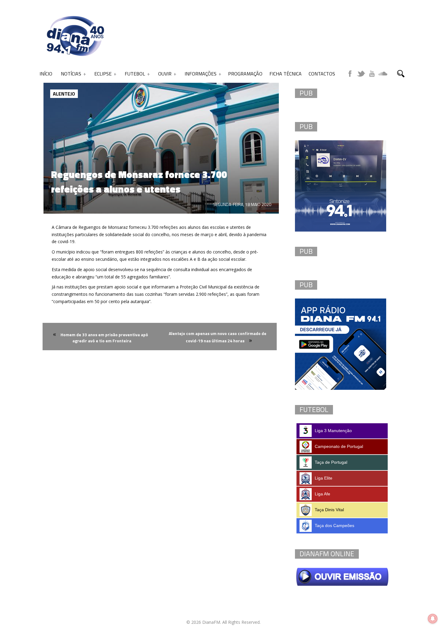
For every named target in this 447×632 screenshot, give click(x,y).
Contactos (322, 73)
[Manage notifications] (433, 618)
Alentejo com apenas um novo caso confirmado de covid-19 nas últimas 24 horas (217, 337)
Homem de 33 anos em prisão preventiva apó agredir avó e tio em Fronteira (104, 337)
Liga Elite (323, 478)
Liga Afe (322, 493)
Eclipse (103, 73)
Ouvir (165, 73)
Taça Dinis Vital (329, 509)
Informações (201, 73)
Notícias (71, 73)
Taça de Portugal (331, 462)
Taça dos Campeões (334, 525)
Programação (245, 73)
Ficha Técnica (285, 73)
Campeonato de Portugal (339, 446)
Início (46, 73)
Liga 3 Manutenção (333, 430)
